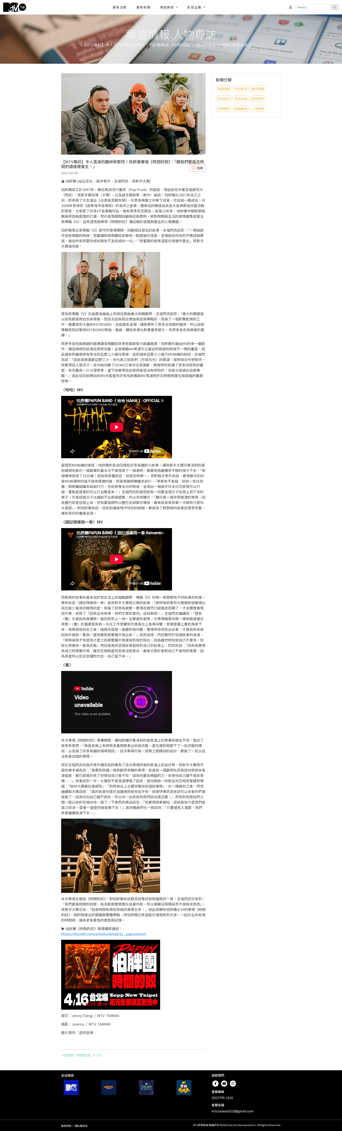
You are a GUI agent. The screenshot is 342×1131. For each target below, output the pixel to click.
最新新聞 (143, 7)
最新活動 (120, 7)
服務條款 (66, 1126)
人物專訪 (258, 108)
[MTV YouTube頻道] (71, 1087)
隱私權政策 (81, 1126)
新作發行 (258, 98)
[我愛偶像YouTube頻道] (146, 1087)
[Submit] (335, 7)
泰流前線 (241, 98)
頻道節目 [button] (168, 7)
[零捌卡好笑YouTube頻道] (184, 1087)
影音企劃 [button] (195, 7)
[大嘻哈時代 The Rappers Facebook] (109, 1087)
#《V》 (98, 1055)
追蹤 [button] (199, 167)
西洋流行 (224, 98)
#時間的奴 (83, 1055)
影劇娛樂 (241, 108)
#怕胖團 (67, 1055)
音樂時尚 (224, 108)
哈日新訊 (241, 88)
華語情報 (224, 88)
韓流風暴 (258, 88)
